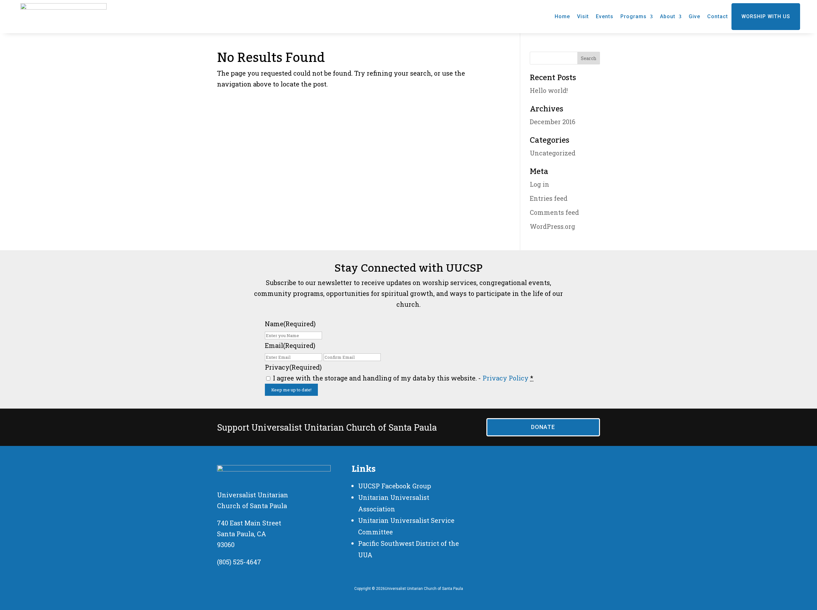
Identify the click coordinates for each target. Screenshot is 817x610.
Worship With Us (765, 16)
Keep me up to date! (291, 390)
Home (562, 16)
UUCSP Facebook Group (394, 486)
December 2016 (552, 121)
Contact (717, 16)
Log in (539, 184)
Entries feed (548, 198)
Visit (583, 16)
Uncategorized (552, 153)
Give (694, 16)
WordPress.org (552, 226)
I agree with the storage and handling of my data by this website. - (403, 378)
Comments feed (554, 212)
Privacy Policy (505, 378)
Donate (543, 427)
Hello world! (549, 90)
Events (604, 16)
